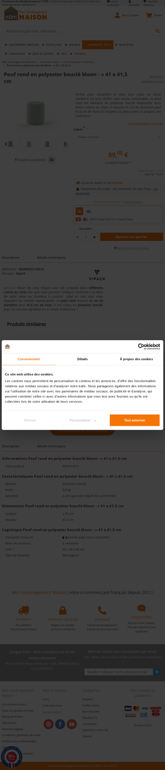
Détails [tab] (82, 359)
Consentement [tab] (29, 359)
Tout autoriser (134, 420)
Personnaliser (80, 420)
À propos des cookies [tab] (136, 359)
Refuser (30, 420)
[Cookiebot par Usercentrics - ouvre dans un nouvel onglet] (141, 346)
